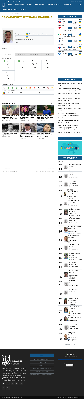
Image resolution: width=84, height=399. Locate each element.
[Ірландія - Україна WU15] (70, 34)
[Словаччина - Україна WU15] (70, 22)
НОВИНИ (29, 4)
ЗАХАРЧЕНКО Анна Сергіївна (10, 171)
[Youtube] (16, 1)
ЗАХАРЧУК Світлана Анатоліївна (45, 171)
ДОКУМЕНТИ (6, 9)
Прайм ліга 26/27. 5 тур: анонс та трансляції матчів (70, 133)
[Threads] (19, 1)
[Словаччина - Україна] (70, 47)
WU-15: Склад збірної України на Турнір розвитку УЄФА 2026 (68, 121)
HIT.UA (68, 364)
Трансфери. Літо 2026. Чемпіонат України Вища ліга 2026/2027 (69, 94)
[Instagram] (6, 1)
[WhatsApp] (18, 23)
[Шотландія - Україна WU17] (70, 54)
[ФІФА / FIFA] (42, 365)
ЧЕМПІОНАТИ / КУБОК (53, 4)
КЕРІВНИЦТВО (19, 4)
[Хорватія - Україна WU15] (70, 28)
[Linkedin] (22, 23)
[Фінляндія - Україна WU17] (70, 41)
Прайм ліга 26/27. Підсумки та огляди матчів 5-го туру (70, 109)
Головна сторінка (6, 13)
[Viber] (14, 23)
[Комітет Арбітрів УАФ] (42, 371)
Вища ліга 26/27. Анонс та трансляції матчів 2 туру (70, 84)
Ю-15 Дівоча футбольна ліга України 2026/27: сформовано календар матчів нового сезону (68, 115)
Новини (64, 397)
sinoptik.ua (76, 363)
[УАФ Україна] (42, 359)
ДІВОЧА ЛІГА (67, 4)
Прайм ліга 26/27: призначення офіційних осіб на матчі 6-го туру (69, 104)
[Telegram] (8, 1)
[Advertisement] (28, 153)
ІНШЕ (15, 9)
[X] (14, 1)
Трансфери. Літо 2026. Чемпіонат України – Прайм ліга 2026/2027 (69, 99)
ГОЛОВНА (10, 4)
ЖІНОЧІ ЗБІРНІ (39, 4)
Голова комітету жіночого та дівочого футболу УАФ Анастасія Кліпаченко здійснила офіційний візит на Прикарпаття (69, 127)
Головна (59, 397)
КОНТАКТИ (23, 9)
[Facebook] (3, 1)
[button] (80, 5)
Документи (70, 397)
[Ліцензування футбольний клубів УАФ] (42, 375)
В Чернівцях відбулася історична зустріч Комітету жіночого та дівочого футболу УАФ (70, 89)
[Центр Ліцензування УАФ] (42, 368)
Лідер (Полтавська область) (38, 34)
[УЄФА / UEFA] (42, 362)
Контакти (76, 397)
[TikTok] (11, 1)
